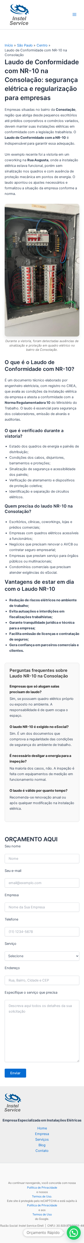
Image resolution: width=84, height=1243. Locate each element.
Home (42, 1128)
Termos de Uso (41, 1196)
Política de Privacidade (42, 1187)
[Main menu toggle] (74, 15)
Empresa (42, 1134)
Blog (42, 1145)
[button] (74, 1233)
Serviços (42, 1139)
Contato (42, 1151)
